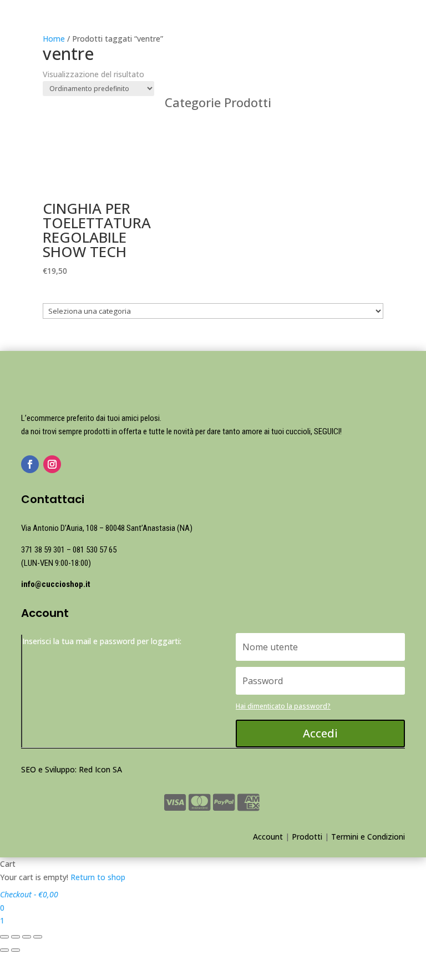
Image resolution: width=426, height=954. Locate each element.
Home (54, 38)
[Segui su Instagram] (52, 464)
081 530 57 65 (94, 550)
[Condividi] (15, 936)
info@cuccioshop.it (55, 584)
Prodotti (307, 836)
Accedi (320, 733)
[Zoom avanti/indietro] (37, 936)
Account (268, 836)
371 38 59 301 (43, 550)
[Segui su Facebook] (30, 464)
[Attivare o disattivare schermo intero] (26, 936)
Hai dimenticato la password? (283, 706)
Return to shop (97, 877)
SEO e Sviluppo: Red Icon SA (71, 769)
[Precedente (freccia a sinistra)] (4, 950)
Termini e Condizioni (368, 836)
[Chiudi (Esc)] (4, 936)
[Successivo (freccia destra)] (15, 950)
